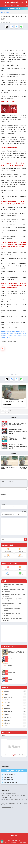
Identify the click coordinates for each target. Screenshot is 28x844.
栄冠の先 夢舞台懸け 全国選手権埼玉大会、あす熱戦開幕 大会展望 (13, 796)
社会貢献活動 (14, 708)
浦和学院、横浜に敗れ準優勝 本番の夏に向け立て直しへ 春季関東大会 (14, 800)
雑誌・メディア (14, 717)
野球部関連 (14, 691)
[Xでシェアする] (6, 26)
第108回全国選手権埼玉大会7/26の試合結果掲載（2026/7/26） (13, 590)
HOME (15, 835)
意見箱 (20, 569)
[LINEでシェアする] (21, 26)
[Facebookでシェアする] (11, 26)
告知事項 (14, 694)
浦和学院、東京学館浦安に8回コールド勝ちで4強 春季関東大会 (14, 804)
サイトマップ (11, 840)
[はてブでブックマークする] (16, 26)
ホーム (2, 5)
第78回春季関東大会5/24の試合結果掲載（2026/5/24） (12, 600)
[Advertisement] (14, 39)
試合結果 (14, 700)
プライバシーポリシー (18, 838)
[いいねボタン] (2, 348)
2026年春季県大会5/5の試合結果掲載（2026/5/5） (11, 609)
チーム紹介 (7, 5)
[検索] (25, 539)
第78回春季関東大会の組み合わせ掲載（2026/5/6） (11, 604)
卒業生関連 (14, 714)
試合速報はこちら (14, 8)
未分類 (9, 410)
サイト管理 (17, 840)
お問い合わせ (20, 574)
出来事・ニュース (14, 697)
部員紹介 (12, 5)
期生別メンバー (14, 720)
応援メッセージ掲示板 (6, 793)
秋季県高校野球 (20, 556)
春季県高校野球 (8, 551)
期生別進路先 (14, 723)
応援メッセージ (8, 569)
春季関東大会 (20, 551)
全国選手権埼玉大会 (7, 556)
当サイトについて (8, 838)
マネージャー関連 (14, 711)
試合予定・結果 (19, 5)
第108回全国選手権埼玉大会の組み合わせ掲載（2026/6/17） (13, 595)
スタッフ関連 (14, 703)
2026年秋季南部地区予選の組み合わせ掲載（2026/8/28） (12, 585)
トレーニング (14, 705)
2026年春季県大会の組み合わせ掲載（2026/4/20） (11, 614)
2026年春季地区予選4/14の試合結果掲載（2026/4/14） (12, 619)
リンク (8, 574)
